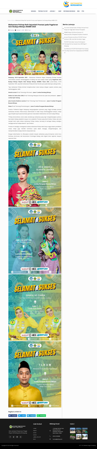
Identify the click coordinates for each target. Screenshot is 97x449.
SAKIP (59, 11)
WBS (78, 11)
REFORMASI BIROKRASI (69, 11)
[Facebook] (10, 436)
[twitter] (13, 436)
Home (9, 20)
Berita (13, 20)
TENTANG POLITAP (43, 11)
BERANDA (33, 11)
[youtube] (17, 436)
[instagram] (20, 436)
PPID (83, 11)
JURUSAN (52, 11)
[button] (12, 415)
